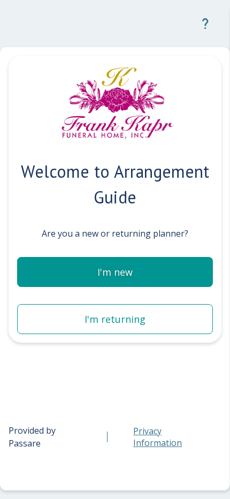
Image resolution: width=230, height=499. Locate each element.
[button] (205, 24)
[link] (168, 437)
